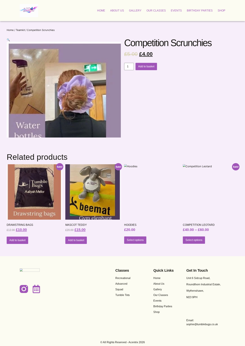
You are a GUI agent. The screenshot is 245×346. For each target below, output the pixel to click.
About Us (117, 10)
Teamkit (20, 30)
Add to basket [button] (17, 240)
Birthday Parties (200, 10)
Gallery (135, 10)
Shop (221, 10)
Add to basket (146, 66)
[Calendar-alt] (36, 289)
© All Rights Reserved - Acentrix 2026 (122, 342)
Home (101, 10)
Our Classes (156, 10)
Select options (135, 240)
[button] (8, 39)
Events (176, 10)
